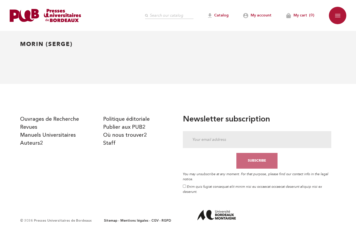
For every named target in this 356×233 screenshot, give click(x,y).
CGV (155, 220)
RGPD (166, 220)
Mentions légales (134, 220)
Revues (28, 127)
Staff (109, 143)
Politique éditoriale (126, 119)
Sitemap (110, 220)
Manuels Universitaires (48, 135)
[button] (337, 15)
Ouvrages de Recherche (49, 119)
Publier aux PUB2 (124, 127)
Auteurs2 (31, 143)
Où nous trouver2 (125, 135)
